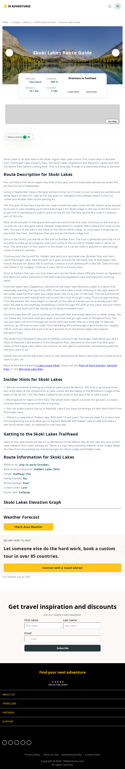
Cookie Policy (92, 754)
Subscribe (62, 648)
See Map (112, 121)
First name (31, 620)
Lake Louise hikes (48, 365)
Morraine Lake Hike (31, 369)
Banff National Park (45, 22)
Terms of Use (51, 754)
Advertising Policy (72, 754)
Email (28, 633)
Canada (16, 22)
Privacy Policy (32, 754)
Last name (70, 620)
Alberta (27, 22)
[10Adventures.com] (17, 6)
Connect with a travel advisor (62, 568)
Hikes (5, 22)
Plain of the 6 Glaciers (92, 365)
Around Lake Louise (69, 22)
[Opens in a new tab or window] (4, 742)
